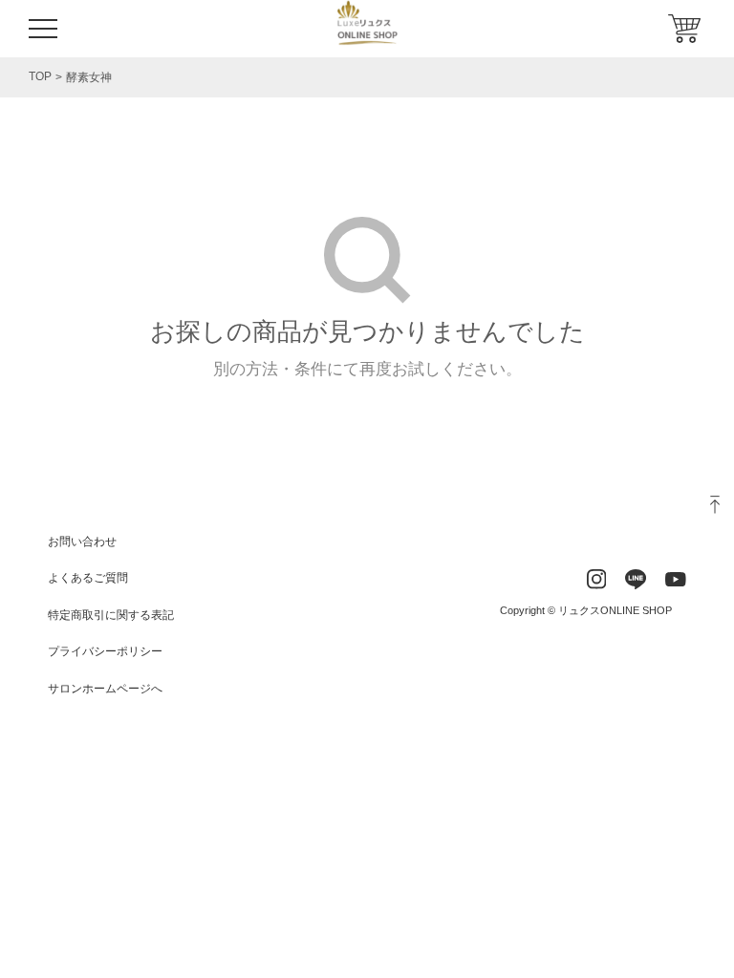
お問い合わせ (82, 541)
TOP (40, 76)
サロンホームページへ (105, 688)
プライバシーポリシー (105, 651)
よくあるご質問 (88, 578)
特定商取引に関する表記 (111, 615)
